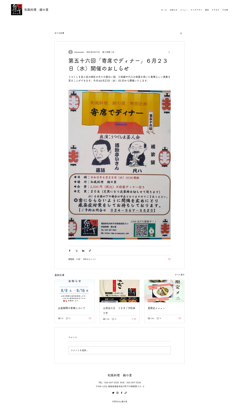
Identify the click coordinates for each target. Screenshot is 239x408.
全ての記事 (59, 33)
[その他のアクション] (169, 52)
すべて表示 (180, 275)
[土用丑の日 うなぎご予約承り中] (120, 291)
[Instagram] (117, 392)
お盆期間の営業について (71, 308)
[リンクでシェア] (90, 250)
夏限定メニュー (156, 308)
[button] (181, 33)
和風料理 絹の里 (36, 9)
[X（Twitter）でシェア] (76, 250)
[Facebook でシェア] (69, 250)
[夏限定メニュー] (164, 291)
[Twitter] (113, 392)
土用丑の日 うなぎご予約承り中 (119, 310)
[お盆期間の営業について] (75, 291)
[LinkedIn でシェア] (83, 250)
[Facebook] (121, 392)
